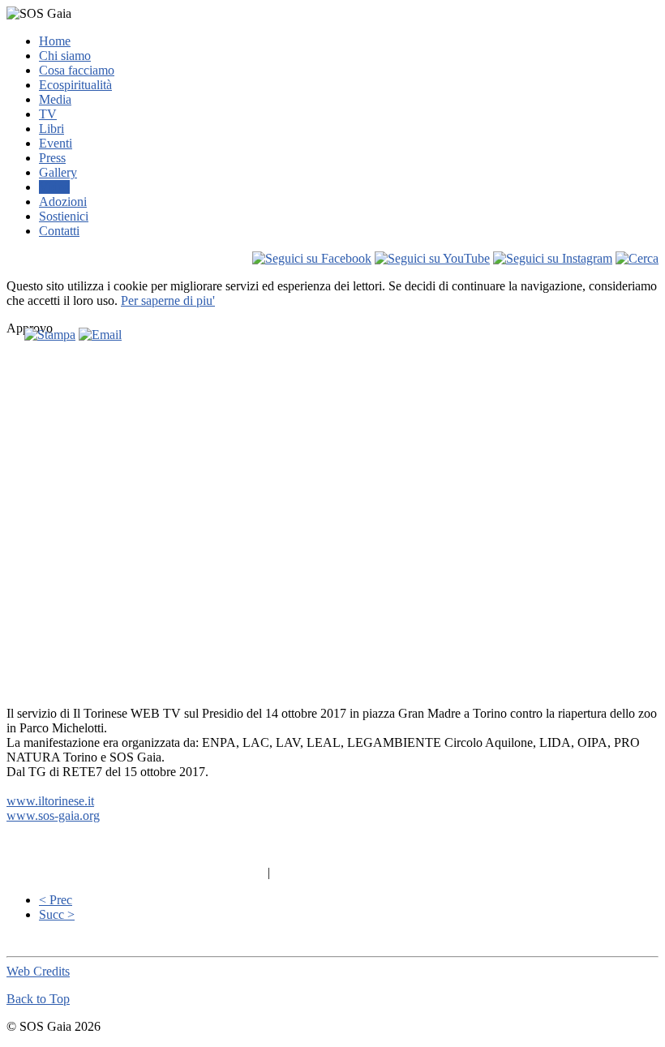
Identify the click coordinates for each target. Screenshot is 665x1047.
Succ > (57, 914)
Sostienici (63, 216)
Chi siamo (65, 55)
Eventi (55, 143)
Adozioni (63, 201)
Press (52, 158)
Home (55, 41)
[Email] (100, 334)
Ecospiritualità (75, 85)
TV (48, 114)
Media (55, 99)
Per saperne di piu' (168, 300)
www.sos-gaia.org (53, 815)
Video (54, 187)
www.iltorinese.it (50, 801)
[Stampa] (49, 334)
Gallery (58, 172)
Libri (51, 128)
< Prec (55, 900)
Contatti (59, 231)
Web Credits (38, 971)
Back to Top (38, 999)
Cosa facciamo (76, 70)
